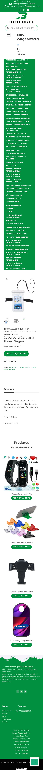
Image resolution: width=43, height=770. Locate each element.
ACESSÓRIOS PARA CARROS (17, 60)
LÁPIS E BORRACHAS (14, 195)
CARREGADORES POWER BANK (18, 125)
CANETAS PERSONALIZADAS (17, 115)
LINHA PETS (10, 208)
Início (7, 329)
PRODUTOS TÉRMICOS (15, 230)
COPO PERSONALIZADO (15, 153)
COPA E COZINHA (12, 150)
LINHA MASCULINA (13, 205)
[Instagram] (24, 10)
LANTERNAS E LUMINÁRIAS (16, 192)
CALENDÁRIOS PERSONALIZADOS (19, 105)
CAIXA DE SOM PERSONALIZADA (18, 102)
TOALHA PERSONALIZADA (16, 269)
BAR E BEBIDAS (12, 66)
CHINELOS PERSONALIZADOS (17, 140)
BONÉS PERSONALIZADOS (16, 86)
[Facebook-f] (21, 691)
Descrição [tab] (9, 389)
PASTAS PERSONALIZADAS (16, 234)
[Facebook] (20, 10)
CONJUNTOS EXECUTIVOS (16, 143)
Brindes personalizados (19, 367)
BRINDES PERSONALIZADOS (17, 95)
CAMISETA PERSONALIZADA (17, 108)
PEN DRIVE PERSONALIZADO (17, 237)
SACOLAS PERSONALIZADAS (17, 249)
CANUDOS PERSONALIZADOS (17, 121)
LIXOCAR (9, 212)
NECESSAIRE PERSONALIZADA (18, 227)
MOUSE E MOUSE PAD (14, 224)
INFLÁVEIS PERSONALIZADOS (17, 188)
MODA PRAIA (11, 220)
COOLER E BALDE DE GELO (16, 147)
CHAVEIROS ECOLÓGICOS (16, 133)
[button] (9, 35)
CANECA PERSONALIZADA (16, 111)
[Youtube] (28, 10)
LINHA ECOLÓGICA (13, 198)
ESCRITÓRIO (11, 165)
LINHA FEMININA (12, 202)
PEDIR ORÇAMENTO (16, 354)
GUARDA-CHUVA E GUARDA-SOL (18, 185)
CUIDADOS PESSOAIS (14, 162)
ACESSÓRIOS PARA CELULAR (17, 63)
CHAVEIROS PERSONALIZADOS (18, 137)
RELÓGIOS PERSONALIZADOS (17, 246)
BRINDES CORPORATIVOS (16, 98)
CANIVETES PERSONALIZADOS (18, 118)
